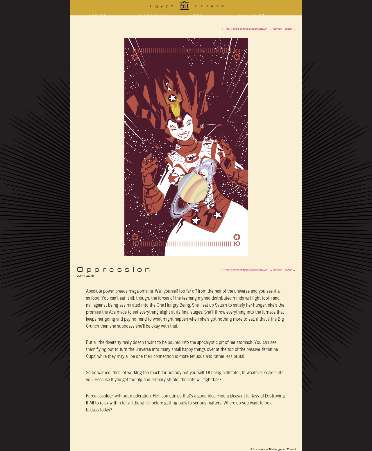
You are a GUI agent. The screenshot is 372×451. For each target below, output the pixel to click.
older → (290, 269)
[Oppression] (186, 254)
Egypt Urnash (188, 5)
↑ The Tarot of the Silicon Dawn (244, 269)
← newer (276, 269)
